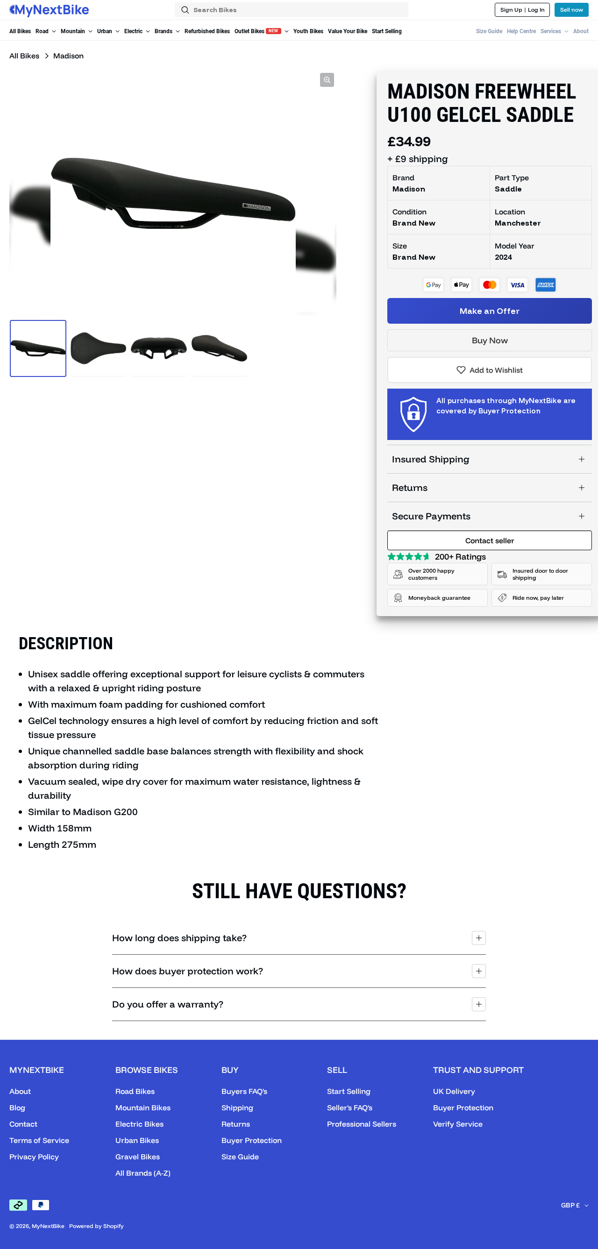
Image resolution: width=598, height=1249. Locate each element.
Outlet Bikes (256, 31)
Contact (23, 1123)
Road (43, 31)
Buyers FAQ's (244, 1091)
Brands (164, 31)
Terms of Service (39, 1140)
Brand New (413, 257)
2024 (503, 257)
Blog (17, 1107)
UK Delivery (454, 1091)
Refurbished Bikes (207, 31)
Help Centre (521, 31)
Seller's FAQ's (349, 1107)
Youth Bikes (308, 31)
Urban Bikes (137, 1140)
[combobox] (291, 9)
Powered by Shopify (96, 1225)
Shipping (237, 1107)
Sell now (571, 9)
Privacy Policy (34, 1156)
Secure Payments (431, 516)
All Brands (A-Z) (143, 1173)
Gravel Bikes (137, 1156)
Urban (105, 31)
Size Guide (489, 31)
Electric (134, 31)
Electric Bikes (139, 1123)
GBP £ (570, 1205)
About (581, 31)
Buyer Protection (251, 1140)
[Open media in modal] (327, 80)
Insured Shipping (431, 459)
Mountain (73, 31)
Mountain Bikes (143, 1107)
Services (551, 31)
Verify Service (458, 1123)
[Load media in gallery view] (38, 348)
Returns (409, 487)
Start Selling (387, 31)
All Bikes (20, 31)
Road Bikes (135, 1091)
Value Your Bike (347, 31)
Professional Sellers (361, 1123)
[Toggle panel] (479, 938)
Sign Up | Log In (522, 9)
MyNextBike (48, 1225)
